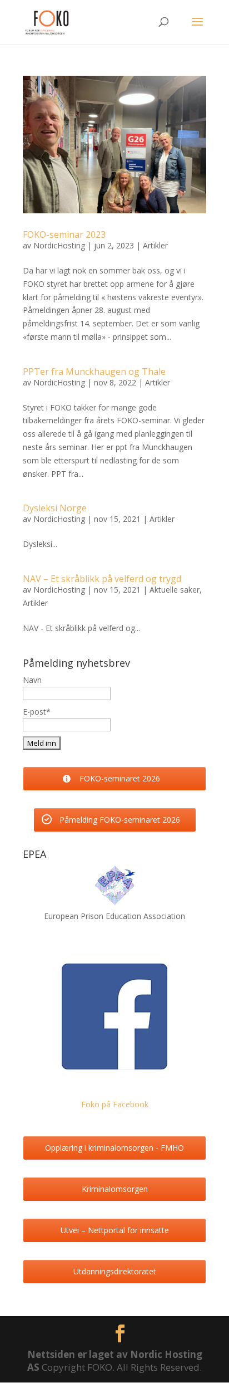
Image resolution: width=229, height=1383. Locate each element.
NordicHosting (59, 245)
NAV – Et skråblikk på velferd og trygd (102, 579)
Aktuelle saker (175, 589)
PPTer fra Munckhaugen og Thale (94, 371)
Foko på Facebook (114, 1104)
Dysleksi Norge (55, 508)
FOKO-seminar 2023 (64, 234)
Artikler (155, 245)
